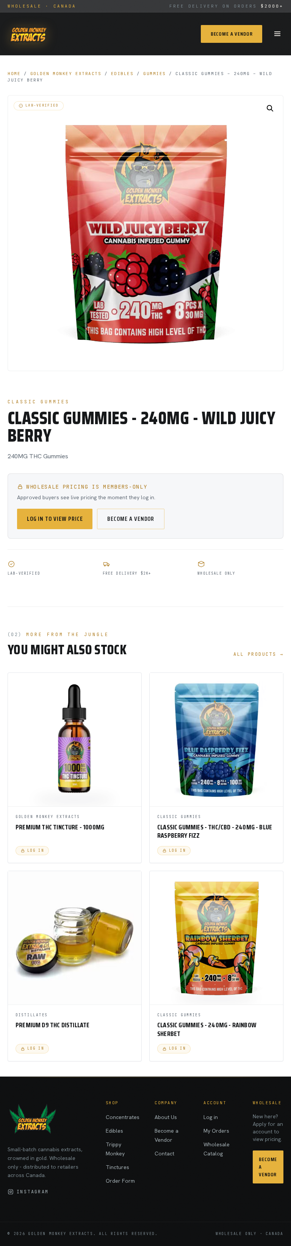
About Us (166, 1117)
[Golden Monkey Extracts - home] (28, 34)
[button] (270, 108)
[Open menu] (277, 33)
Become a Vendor (232, 34)
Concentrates (122, 1117)
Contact (164, 1153)
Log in (210, 1117)
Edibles (122, 73)
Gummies (154, 73)
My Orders (216, 1130)
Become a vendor (130, 518)
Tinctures (117, 1167)
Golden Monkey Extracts (66, 73)
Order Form (120, 1180)
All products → (258, 654)
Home (14, 73)
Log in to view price (55, 518)
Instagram (33, 1192)
